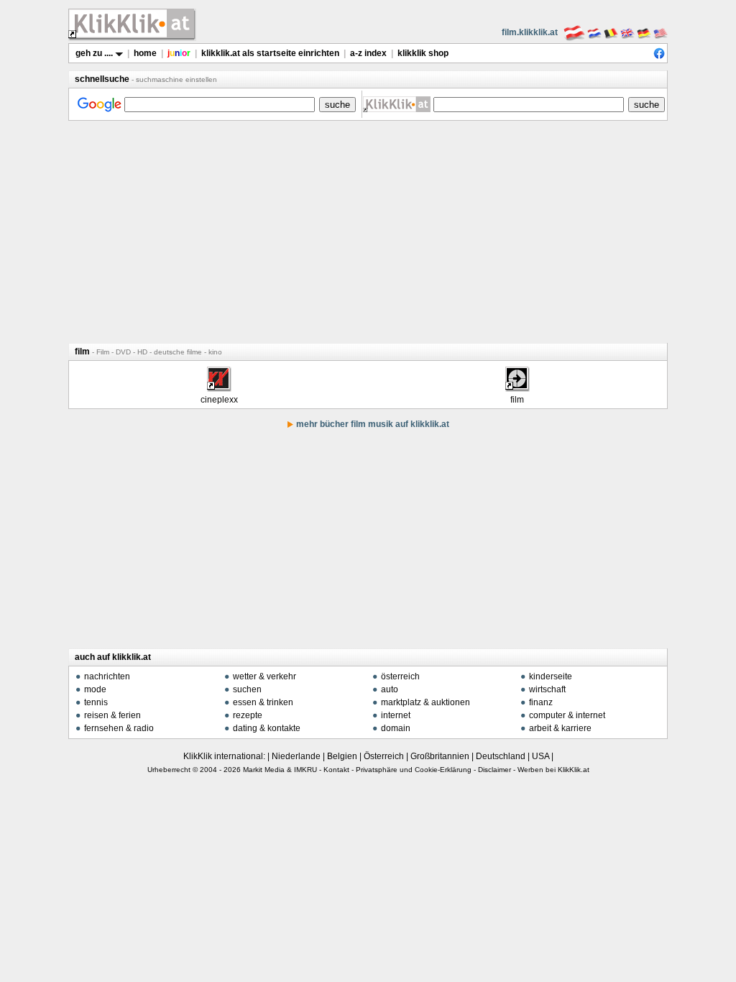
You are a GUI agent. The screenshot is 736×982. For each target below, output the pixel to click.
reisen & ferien (112, 715)
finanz (541, 702)
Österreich (384, 756)
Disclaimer (494, 770)
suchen (247, 689)
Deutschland (500, 756)
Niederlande (296, 756)
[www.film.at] (516, 387)
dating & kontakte (266, 728)
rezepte (247, 715)
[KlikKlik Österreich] (574, 32)
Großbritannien (439, 756)
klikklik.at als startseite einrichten (270, 53)
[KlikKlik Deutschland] (644, 32)
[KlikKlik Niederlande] (594, 32)
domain (395, 728)
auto (389, 689)
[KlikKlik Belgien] (611, 32)
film (517, 400)
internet (395, 715)
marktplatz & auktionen (425, 702)
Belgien (342, 756)
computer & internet (567, 715)
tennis (96, 702)
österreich (400, 676)
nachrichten (107, 676)
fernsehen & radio (119, 728)
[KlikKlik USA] (660, 32)
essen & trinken (263, 702)
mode (95, 689)
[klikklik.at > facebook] (659, 56)
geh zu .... (95, 53)
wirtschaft (547, 689)
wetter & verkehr (264, 676)
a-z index (368, 53)
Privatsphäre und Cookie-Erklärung (414, 770)
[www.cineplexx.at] (218, 387)
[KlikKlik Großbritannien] (627, 32)
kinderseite (550, 676)
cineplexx (219, 400)
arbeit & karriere (560, 728)
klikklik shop (422, 53)
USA (540, 756)
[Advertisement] (368, 231)
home (145, 53)
